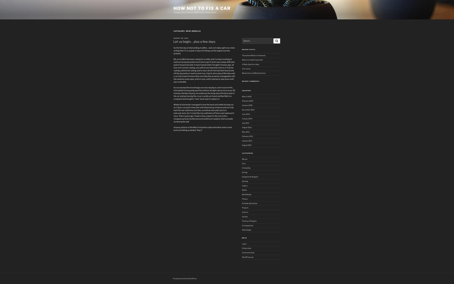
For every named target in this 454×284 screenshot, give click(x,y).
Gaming (245, 181)
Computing (246, 168)
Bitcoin (244, 159)
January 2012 (247, 141)
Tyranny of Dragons (249, 221)
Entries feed (246, 248)
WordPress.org (247, 257)
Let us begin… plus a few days (194, 41)
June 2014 (246, 114)
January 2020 (247, 105)
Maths (244, 190)
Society (245, 217)
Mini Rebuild (246, 194)
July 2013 (245, 123)
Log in (244, 244)
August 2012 (247, 127)
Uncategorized (247, 225)
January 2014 (247, 119)
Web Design (246, 230)
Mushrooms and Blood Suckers (254, 73)
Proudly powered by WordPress (185, 278)
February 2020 (247, 101)
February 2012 (247, 136)
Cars (244, 163)
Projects (245, 208)
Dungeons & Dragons (250, 177)
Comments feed (248, 253)
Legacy (245, 186)
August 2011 (247, 145)
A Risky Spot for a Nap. (250, 64)
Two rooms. (246, 69)
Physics (245, 199)
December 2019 (248, 110)
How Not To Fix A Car (202, 8)
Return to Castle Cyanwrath (252, 60)
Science (245, 212)
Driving (244, 172)
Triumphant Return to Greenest (253, 55)
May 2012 (246, 132)
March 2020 (247, 96)
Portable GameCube (249, 203)
